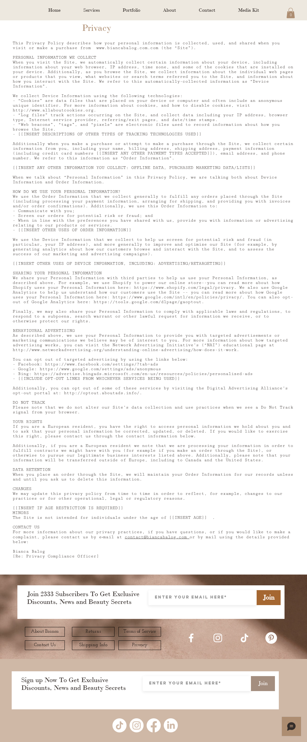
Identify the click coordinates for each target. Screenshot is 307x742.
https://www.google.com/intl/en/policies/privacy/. (178, 297)
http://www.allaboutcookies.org (53, 110)
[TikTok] (244, 638)
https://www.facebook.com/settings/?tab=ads (101, 364)
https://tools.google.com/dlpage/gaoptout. (149, 302)
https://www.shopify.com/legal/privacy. (185, 287)
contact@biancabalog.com (157, 537)
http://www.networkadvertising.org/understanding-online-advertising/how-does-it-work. (126, 349)
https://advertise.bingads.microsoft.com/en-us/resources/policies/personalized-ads (143, 373)
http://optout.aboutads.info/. (103, 393)
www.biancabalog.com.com (127, 48)
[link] (290, 13)
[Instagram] (218, 638)
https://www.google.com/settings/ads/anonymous (100, 369)
